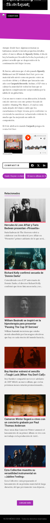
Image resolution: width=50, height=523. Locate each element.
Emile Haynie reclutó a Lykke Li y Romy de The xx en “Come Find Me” (14, 176)
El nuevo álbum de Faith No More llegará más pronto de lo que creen (37, 176)
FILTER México (14, 5)
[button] (40, 4)
